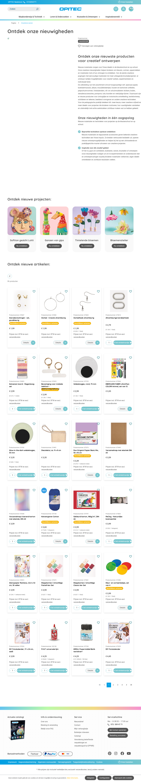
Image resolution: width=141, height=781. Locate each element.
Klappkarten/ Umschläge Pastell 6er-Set (52, 584)
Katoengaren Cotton (50, 516)
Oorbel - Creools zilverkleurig (53, 318)
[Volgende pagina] (126, 685)
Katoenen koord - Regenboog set (21, 385)
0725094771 (31, 2)
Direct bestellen (127, 2)
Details (26, 343)
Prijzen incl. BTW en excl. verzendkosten (19, 335)
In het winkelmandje (121, 343)
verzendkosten (81, 770)
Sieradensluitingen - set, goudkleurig (19, 319)
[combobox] (22, 9)
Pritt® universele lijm (49, 649)
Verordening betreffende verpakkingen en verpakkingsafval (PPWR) (84, 742)
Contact (77, 725)
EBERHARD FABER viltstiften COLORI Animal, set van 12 (117, 385)
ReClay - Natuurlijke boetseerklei (114, 517)
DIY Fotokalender (113, 649)
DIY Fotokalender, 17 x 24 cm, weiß (21, 650)
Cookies (99, 762)
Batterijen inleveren (81, 732)
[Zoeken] (37, 9)
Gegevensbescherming (27, 762)
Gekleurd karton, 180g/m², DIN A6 (86, 517)
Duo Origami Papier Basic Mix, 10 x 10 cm (85, 451)
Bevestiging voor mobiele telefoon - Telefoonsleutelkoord (52, 385)
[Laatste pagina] (131, 685)
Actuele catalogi (15, 717)
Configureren (104, 778)
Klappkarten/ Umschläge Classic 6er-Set (84, 584)
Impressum (12, 762)
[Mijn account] (123, 9)
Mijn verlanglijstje (81, 729)
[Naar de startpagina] (70, 9)
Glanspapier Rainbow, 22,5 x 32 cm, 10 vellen (22, 584)
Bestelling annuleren (118, 735)
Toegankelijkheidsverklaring (84, 762)
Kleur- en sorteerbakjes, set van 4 (117, 584)
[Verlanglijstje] (115, 9)
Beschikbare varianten (18, 323)
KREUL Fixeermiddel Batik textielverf (84, 650)
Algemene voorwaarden (47, 762)
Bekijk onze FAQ (47, 729)
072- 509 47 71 (117, 724)
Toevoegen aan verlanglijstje (92, 46)
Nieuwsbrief (78, 722)
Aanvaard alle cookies (123, 778)
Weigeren (90, 778)
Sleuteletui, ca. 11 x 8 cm (51, 450)
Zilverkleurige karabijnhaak (117, 318)
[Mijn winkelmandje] (131, 9)
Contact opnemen (119, 730)
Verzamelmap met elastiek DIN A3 (119, 451)
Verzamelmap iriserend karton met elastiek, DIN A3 (22, 517)
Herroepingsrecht (64, 762)
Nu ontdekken (21, 246)
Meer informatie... (73, 778)
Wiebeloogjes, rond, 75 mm (84, 384)
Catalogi (77, 736)
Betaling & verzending (49, 725)
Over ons (44, 722)
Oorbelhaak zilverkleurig (83, 318)
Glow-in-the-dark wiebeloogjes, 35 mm (22, 451)
